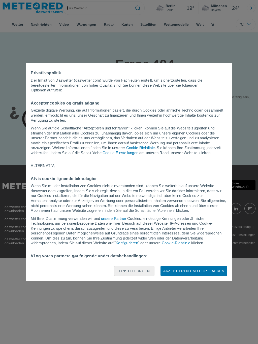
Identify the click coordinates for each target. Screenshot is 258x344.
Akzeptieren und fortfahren (193, 271)
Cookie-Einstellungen (120, 153)
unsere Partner (113, 218)
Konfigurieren (127, 243)
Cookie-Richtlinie (140, 148)
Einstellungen (134, 271)
